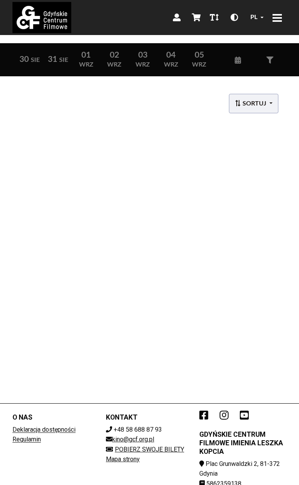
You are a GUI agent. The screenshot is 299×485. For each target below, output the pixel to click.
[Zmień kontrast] (234, 17)
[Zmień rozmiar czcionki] (214, 17)
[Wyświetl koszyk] (196, 17)
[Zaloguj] (177, 17)
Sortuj (254, 103)
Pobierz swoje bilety (149, 449)
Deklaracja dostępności (44, 429)
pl (253, 17)
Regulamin (26, 439)
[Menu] (277, 17)
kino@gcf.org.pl (133, 439)
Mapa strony (123, 459)
